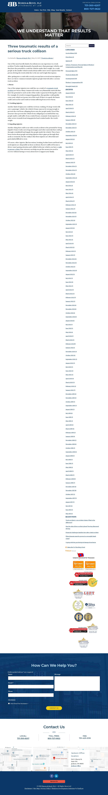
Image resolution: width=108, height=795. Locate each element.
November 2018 (70, 444)
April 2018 (69, 471)
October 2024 (69, 174)
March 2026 (69, 112)
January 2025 (69, 162)
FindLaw (80, 788)
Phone (10, 691)
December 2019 (70, 394)
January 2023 (69, 255)
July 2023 (68, 232)
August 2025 (69, 139)
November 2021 (70, 309)
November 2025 (70, 127)
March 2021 (69, 340)
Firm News (69, 57)
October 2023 (69, 220)
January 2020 (69, 390)
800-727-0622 (92, 8)
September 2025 (70, 135)
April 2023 (69, 243)
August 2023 (69, 228)
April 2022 (69, 290)
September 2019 (70, 405)
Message (57, 674)
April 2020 (69, 378)
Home (36, 10)
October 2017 (69, 494)
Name (10, 674)
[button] (106, 784)
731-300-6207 (92, 5)
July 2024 (68, 185)
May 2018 (68, 467)
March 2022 (69, 293)
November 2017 (70, 490)
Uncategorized (70, 78)
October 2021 (69, 313)
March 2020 (69, 382)
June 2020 (68, 371)
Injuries (68, 61)
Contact (69, 10)
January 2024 (69, 209)
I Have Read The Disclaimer (19, 703)
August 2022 (69, 274)
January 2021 (69, 347)
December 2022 (70, 259)
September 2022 (70, 270)
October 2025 (69, 131)
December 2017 (70, 486)
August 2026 (69, 93)
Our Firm (43, 10)
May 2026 (68, 104)
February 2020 (70, 386)
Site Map (36, 788)
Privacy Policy (46, 788)
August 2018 (69, 455)
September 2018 (70, 452)
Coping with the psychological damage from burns (81, 542)
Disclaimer (12, 700)
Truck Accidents (47, 58)
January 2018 (69, 483)
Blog (53, 10)
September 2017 (70, 498)
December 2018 (70, 440)
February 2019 (70, 432)
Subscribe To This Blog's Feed (76, 547)
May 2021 (68, 332)
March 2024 (69, 201)
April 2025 (69, 154)
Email (10, 683)
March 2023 (69, 247)
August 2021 (69, 320)
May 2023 (68, 239)
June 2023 (68, 236)
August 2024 (69, 181)
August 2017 (69, 502)
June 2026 (68, 100)
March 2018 (69, 475)
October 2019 (69, 401)
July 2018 (68, 459)
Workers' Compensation (73, 82)
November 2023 (70, 216)
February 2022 (70, 297)
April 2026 (69, 108)
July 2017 (68, 506)
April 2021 (69, 336)
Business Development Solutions (63, 788)
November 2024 (70, 170)
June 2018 (68, 463)
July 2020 (68, 367)
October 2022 (69, 266)
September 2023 (70, 224)
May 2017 (68, 513)
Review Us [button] (54, 781)
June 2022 (68, 282)
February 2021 (70, 344)
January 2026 (69, 120)
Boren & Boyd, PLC (24, 58)
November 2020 (70, 351)
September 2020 (70, 359)
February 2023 (70, 251)
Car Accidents (70, 53)
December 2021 (70, 305)
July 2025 (68, 143)
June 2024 (68, 189)
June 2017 (68, 510)
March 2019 (69, 428)
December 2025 (70, 124)
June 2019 (68, 417)
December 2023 (70, 212)
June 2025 (68, 147)
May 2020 (68, 374)
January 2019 (69, 436)
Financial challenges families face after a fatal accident (82, 532)
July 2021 (68, 324)
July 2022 (68, 278)
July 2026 (68, 97)
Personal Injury (70, 71)
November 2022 (70, 263)
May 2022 (68, 286)
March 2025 (69, 158)
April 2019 (69, 425)
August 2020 (69, 363)
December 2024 (70, 166)
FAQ (48, 10)
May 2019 (68, 421)
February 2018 (70, 479)
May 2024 (68, 193)
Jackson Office (76, 766)
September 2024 (70, 178)
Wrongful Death (70, 86)
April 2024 (69, 197)
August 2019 (69, 409)
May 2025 (68, 151)
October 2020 (70, 355)
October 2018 (69, 448)
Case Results (60, 10)
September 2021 (70, 317)
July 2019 (68, 413)
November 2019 (70, 398)
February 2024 (70, 205)
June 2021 (68, 328)
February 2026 (70, 116)
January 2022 (69, 301)
